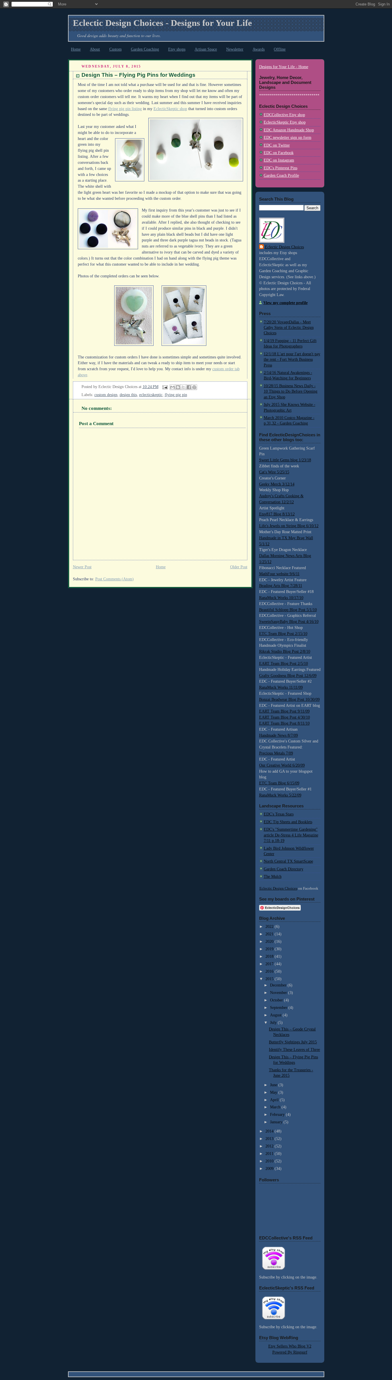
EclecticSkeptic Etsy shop (285, 122)
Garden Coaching (145, 49)
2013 (270, 1139)
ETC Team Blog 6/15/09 (279, 783)
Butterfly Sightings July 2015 (293, 1042)
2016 (270, 971)
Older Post (238, 567)
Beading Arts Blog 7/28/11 (280, 586)
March (276, 1107)
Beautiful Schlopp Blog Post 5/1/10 (288, 610)
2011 (270, 1153)
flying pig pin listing (125, 109)
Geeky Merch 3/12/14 (276, 484)
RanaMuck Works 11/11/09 (281, 687)
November (279, 993)
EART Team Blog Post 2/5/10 (283, 663)
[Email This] (172, 387)
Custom (115, 49)
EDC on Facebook (279, 153)
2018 (270, 956)
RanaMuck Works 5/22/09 (280, 795)
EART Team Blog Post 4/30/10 (284, 717)
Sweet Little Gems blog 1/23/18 (285, 460)
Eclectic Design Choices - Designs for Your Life (162, 23)
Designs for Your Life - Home (283, 67)
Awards (259, 49)
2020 (270, 941)
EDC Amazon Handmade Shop (289, 130)
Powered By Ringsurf (289, 1352)
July (274, 1022)
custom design (105, 395)
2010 (270, 1161)
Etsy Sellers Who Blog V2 (289, 1346)
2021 (270, 934)
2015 (270, 979)
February (278, 1114)
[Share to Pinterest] (194, 387)
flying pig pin (176, 395)
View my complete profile (285, 303)
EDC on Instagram (279, 160)
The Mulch (273, 876)
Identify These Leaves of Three (294, 1049)
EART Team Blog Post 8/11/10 (284, 723)
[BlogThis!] (178, 387)
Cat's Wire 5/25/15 (274, 472)
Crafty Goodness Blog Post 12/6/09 (288, 675)
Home (76, 49)
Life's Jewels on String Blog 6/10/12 (289, 526)
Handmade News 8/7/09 (278, 735)
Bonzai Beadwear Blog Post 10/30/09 (289, 699)
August (276, 1015)
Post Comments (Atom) (114, 579)
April (275, 1100)
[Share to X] (183, 387)
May (274, 1092)
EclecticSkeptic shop (170, 109)
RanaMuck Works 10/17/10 (281, 598)
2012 (270, 1146)
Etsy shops (176, 49)
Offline (280, 49)
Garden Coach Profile (281, 175)
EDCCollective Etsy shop (284, 115)
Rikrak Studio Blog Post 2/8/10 (284, 651)
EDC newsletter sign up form (287, 137)
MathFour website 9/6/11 (279, 574)
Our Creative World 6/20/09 (282, 765)
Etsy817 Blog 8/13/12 (277, 514)
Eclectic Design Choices (284, 247)
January (277, 1122)
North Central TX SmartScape (288, 861)
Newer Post (82, 567)
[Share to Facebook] (189, 387)
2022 (270, 926)
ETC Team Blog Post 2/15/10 (283, 634)
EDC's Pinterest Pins (280, 168)
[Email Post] (165, 387)
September (279, 1007)
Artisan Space (206, 49)
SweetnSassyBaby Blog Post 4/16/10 (289, 621)
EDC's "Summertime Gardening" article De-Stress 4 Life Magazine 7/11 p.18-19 (291, 835)
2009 (270, 1168)
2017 (270, 964)
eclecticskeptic (150, 395)
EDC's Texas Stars (279, 814)
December (279, 985)
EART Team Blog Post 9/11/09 (284, 711)
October (277, 1000)
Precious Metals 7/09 (276, 753)
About (95, 49)
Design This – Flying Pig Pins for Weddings (138, 75)
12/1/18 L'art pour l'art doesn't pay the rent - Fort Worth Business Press (292, 359)
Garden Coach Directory (283, 869)
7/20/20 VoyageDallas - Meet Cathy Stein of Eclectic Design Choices (289, 327)
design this (128, 395)
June (274, 1085)
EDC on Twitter (277, 145)
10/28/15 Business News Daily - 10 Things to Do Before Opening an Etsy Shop (290, 391)
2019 (270, 949)
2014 (270, 1131)
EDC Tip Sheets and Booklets (288, 822)
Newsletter (234, 49)
